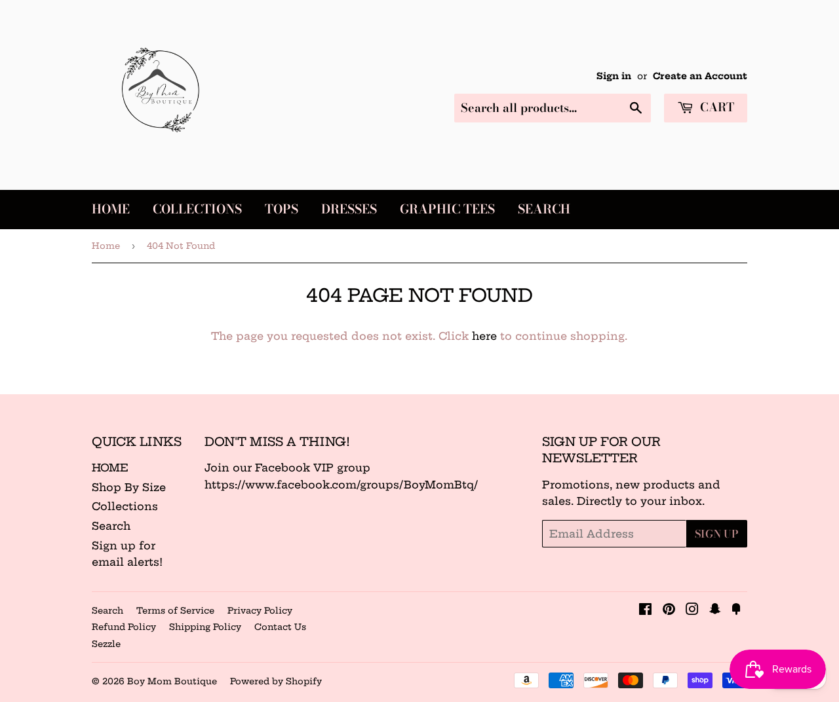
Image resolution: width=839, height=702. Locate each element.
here (484, 335)
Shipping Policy (205, 626)
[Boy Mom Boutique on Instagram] (692, 610)
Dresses (349, 209)
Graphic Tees (447, 209)
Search (544, 209)
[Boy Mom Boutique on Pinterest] (669, 610)
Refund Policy (124, 626)
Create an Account (700, 76)
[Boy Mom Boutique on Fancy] (736, 610)
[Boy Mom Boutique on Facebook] (645, 610)
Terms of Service (175, 610)
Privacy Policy (259, 610)
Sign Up (717, 534)
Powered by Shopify (276, 681)
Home (111, 209)
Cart (715, 107)
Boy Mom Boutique (172, 681)
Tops (281, 209)
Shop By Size (129, 487)
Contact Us (280, 626)
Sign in (613, 76)
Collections (197, 209)
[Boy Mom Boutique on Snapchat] (715, 610)
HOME (110, 467)
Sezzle (106, 643)
